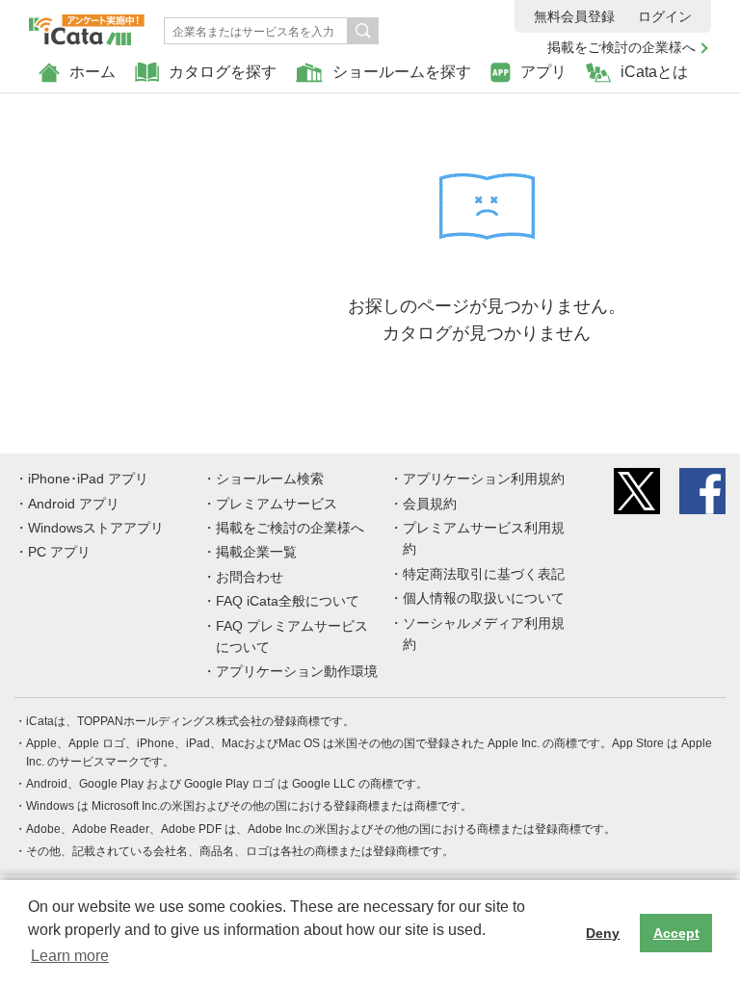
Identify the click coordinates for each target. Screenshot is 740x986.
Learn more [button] (70, 955)
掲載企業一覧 (256, 551)
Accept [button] (676, 933)
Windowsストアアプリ (96, 527)
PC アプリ (59, 551)
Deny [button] (603, 933)
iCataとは (654, 72)
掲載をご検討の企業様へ (621, 47)
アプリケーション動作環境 (297, 671)
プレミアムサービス (276, 503)
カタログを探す (223, 72)
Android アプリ (73, 503)
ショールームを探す (401, 72)
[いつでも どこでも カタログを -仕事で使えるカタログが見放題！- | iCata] (87, 25)
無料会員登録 (574, 16)
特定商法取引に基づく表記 (484, 574)
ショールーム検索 (270, 478)
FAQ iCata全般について (287, 601)
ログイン (665, 16)
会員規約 (430, 503)
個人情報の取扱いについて (484, 598)
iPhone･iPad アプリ (88, 478)
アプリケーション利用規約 (484, 478)
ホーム (92, 72)
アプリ (543, 72)
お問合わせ (249, 576)
